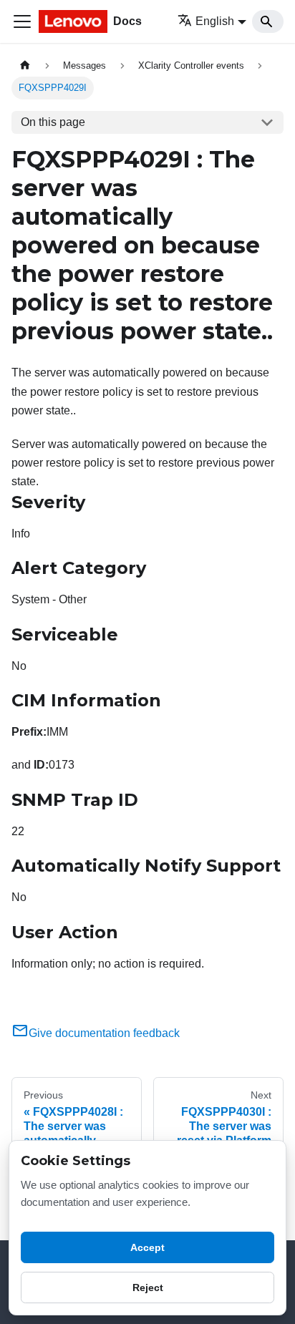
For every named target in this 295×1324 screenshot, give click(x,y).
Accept (147, 1247)
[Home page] (25, 65)
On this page (53, 122)
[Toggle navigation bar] (22, 21)
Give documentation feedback (104, 1033)
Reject (147, 1287)
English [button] (214, 21)
